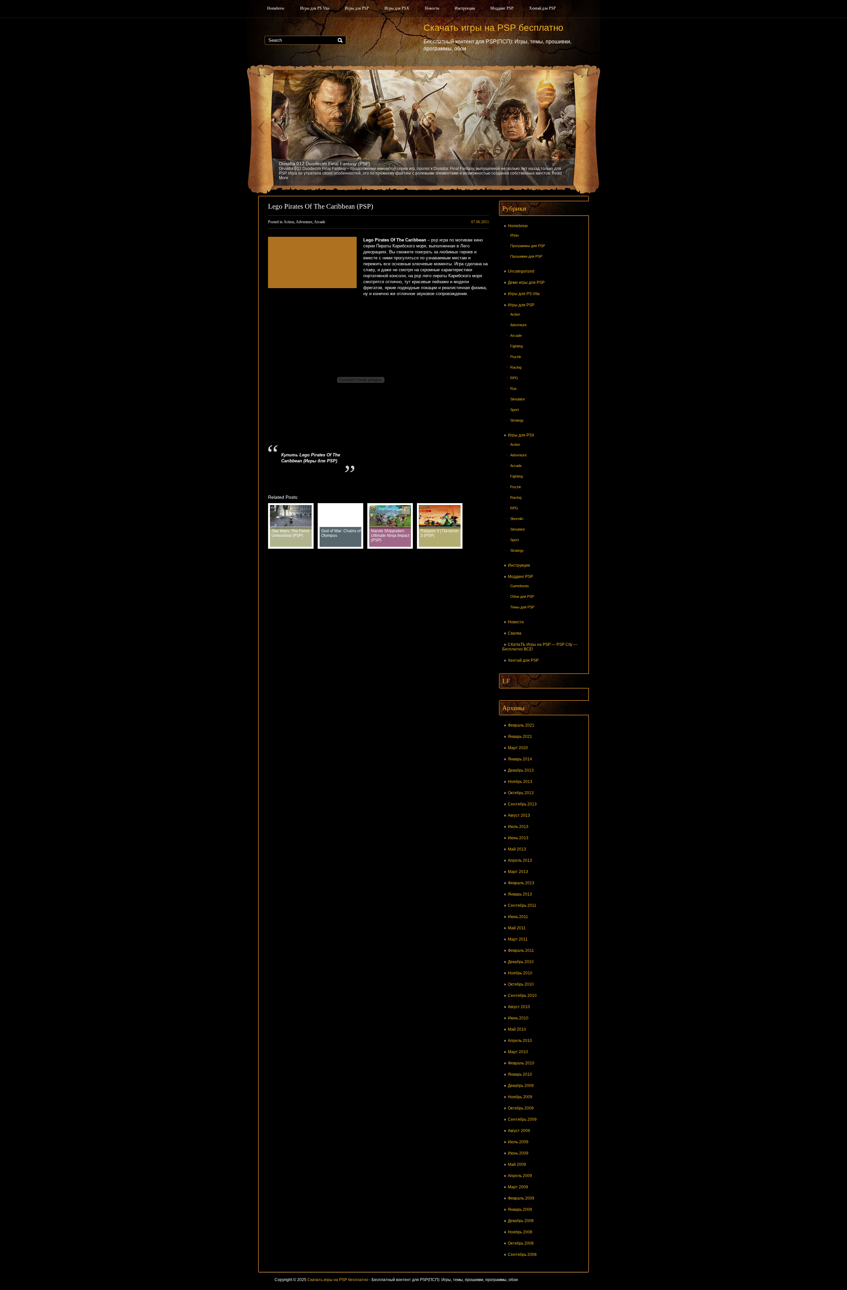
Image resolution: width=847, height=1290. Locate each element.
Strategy (517, 420)
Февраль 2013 (521, 883)
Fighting (516, 346)
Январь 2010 (520, 1074)
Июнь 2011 (518, 916)
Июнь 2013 (518, 838)
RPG (514, 378)
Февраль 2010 (521, 1063)
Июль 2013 (518, 826)
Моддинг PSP (501, 8)
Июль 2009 (518, 1142)
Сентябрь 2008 (522, 1254)
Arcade (516, 335)
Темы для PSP (522, 607)
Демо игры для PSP (526, 282)
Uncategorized (521, 271)
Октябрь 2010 (521, 984)
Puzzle (515, 357)
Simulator (517, 399)
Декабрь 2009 (521, 1085)
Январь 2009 (520, 1209)
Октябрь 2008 (521, 1243)
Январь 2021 (520, 736)
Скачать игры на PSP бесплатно (337, 1279)
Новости (432, 8)
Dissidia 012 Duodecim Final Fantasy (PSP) (324, 163)
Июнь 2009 (518, 1153)
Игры (514, 235)
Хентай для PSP (542, 8)
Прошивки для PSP (526, 256)
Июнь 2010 (518, 1018)
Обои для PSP (522, 596)
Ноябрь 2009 (520, 1097)
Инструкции (465, 8)
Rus (513, 388)
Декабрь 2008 (521, 1220)
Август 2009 (519, 1130)
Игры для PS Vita (314, 8)
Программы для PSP (527, 246)
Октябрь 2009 (521, 1108)
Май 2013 (517, 849)
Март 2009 (518, 1187)
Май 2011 (517, 928)
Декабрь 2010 (521, 961)
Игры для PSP (357, 8)
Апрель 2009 (520, 1175)
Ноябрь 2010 (520, 973)
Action (515, 314)
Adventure (518, 325)
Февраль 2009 (521, 1198)
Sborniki (516, 519)
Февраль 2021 (521, 725)
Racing (515, 367)
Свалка (514, 633)
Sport (514, 410)
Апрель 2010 (520, 1040)
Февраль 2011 (521, 950)
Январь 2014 (520, 759)
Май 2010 (517, 1029)
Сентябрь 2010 (522, 995)
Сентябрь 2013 (522, 804)
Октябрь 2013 (521, 793)
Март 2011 (518, 939)
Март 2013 (518, 871)
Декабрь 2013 (521, 770)
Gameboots (519, 586)
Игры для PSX (396, 8)
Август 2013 (519, 815)
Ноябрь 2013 (520, 781)
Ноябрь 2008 (520, 1232)
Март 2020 (518, 748)
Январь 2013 (520, 894)
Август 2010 (519, 1007)
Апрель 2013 (520, 860)
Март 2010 (518, 1052)
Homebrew (276, 8)
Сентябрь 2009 (522, 1119)
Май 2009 (517, 1164)
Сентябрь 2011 (522, 905)
